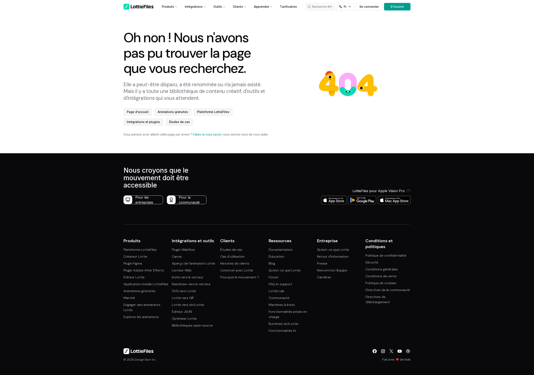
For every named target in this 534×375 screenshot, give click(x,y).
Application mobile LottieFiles (145, 284)
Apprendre (261, 6)
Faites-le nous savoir (207, 134)
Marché (129, 298)
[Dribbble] (408, 351)
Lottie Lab (276, 291)
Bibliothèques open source (192, 325)
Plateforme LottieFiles (213, 112)
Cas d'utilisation (232, 256)
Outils (217, 6)
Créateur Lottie (135, 256)
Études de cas (179, 122)
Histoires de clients (234, 263)
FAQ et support (280, 284)
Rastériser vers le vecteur (191, 284)
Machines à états (282, 305)
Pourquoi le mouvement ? (239, 277)
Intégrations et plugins (143, 122)
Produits (168, 6)
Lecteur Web (181, 270)
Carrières (324, 277)
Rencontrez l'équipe (332, 270)
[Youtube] (399, 351)
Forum (273, 277)
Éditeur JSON (182, 311)
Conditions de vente (381, 276)
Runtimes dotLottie (283, 324)
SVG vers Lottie (184, 291)
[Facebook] (374, 351)
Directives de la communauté (387, 290)
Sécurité (371, 262)
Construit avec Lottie (236, 270)
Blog (272, 263)
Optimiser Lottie (184, 318)
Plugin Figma (132, 263)
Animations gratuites (173, 112)
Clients (238, 6)
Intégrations (194, 6)
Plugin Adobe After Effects (143, 270)
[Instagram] (382, 351)
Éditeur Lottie (134, 277)
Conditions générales (381, 269)
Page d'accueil (138, 112)
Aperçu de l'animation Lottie (193, 263)
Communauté (279, 298)
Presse (322, 263)
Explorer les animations (141, 317)
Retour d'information (333, 256)
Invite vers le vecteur (187, 277)
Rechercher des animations (323, 6)
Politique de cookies (380, 283)
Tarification (288, 6)
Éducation (276, 256)
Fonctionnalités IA (282, 330)
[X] (391, 351)
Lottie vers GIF (183, 298)
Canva (176, 256)
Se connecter (369, 6)
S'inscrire (397, 6)
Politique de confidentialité (385, 255)
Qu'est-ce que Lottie (285, 270)
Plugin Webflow (183, 249)
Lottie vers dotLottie (188, 305)
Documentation (281, 249)
